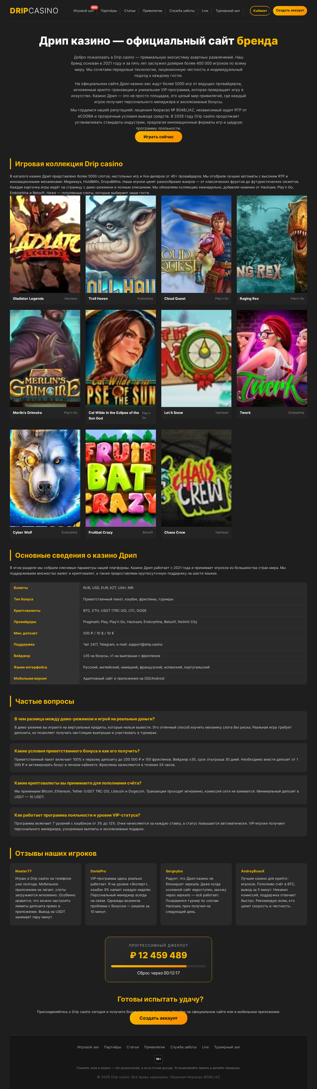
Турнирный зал (228, 11)
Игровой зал (85, 9)
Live (205, 11)
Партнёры (109, 11)
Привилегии (152, 11)
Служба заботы (182, 11)
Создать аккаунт (290, 10)
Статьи (129, 11)
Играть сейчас (159, 136)
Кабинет (260, 11)
